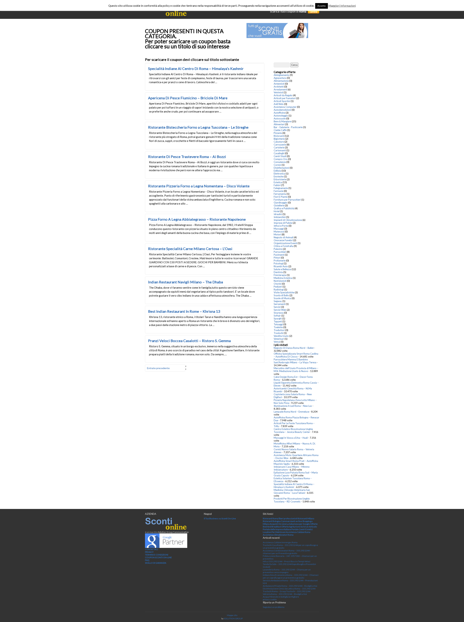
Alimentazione (281, 80)
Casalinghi (279, 153)
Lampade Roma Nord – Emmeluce (291, 411)
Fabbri (277, 185)
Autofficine (279, 112)
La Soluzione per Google (298, 524)
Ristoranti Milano (306, 518)
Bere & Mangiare (282, 121)
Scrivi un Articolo (309, 526)
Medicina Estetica (283, 277)
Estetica (278, 182)
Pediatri (278, 286)
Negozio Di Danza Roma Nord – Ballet (294, 347)
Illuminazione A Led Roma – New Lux (293, 405)
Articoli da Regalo (283, 95)
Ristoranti (279, 135)
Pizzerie (278, 133)
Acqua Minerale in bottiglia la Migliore (281, 596)
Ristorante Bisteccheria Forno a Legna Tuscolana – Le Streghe (198, 127)
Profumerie (279, 260)
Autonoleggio (281, 115)
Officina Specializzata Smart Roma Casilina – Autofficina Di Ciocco (296, 355)
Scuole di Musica (282, 298)
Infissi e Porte (281, 225)
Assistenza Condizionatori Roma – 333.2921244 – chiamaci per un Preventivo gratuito (287, 552)
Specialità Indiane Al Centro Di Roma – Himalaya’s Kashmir (196, 68)
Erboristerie (280, 179)
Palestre (278, 248)
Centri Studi (280, 156)
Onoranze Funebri (283, 240)
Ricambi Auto (281, 266)
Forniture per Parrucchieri (287, 199)
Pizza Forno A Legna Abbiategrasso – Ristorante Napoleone (197, 219)
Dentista (278, 272)
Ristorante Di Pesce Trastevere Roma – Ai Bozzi (187, 156)
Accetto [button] (321, 5)
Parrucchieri (280, 251)
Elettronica (279, 173)
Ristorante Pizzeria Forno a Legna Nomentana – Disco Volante (199, 186)
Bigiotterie (279, 138)
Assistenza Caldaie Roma (298, 532)
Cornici (277, 164)
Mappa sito (232, 615)
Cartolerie (279, 147)
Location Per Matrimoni (274, 532)
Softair (277, 315)
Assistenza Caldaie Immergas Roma (280, 542)
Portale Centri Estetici (302, 529)
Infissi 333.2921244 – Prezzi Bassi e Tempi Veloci (286, 561)
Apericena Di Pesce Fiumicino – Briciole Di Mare (187, 98)
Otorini (277, 283)
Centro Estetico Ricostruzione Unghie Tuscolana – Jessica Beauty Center (293, 430)
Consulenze (280, 162)
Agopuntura (280, 77)
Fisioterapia (280, 275)
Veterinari (279, 338)
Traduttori (279, 330)
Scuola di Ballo (281, 295)
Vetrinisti (278, 92)
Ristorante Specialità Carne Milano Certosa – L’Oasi (190, 248)
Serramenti (279, 304)
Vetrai (277, 341)
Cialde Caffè (280, 130)
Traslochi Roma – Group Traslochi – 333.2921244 (286, 591)
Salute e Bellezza (282, 269)
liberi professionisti (288, 518)
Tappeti (278, 321)
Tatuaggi (278, 324)
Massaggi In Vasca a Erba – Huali (291, 437)
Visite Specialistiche (284, 292)
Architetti (279, 86)
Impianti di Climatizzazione (288, 220)
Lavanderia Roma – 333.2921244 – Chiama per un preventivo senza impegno (287, 571)
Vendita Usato (281, 335)
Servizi (277, 306)
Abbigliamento (281, 75)
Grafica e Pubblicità (284, 208)
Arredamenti (280, 89)
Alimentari (279, 124)
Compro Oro (280, 159)
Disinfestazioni (281, 167)
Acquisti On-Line (278, 524)
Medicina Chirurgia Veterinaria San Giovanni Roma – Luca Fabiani (292, 491)
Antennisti (279, 83)
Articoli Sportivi (282, 101)
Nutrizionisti (280, 280)
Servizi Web (280, 309)
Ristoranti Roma (270, 518)
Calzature (279, 141)
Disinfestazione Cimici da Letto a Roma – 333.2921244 (289, 588)
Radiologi (279, 289)
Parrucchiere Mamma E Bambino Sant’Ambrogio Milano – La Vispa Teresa (295, 361)
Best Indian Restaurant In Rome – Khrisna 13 (184, 311)
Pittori (277, 257)
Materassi (279, 231)
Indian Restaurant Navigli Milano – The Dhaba (185, 282)
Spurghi (278, 318)
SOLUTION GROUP (233, 618)
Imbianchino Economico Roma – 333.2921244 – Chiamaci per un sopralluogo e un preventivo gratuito (290, 576)
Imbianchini (280, 217)
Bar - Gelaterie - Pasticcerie (288, 127)
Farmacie (278, 191)
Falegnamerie (281, 188)
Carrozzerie (280, 144)
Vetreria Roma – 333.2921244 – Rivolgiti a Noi (285, 594)
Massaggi (279, 228)
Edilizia (277, 170)
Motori (277, 234)
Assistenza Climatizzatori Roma (278, 534)
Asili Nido (279, 104)
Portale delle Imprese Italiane (277, 529)
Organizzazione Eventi (285, 243)
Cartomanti (280, 150)
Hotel (276, 211)
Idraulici (278, 214)
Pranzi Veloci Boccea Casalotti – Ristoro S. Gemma (189, 340)
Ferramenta (280, 193)
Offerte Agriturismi (290, 526)
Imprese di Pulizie (283, 222)
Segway (278, 301)
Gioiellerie (279, 205)
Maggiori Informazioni (342, 5)
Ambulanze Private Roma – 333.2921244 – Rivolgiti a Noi (290, 585)
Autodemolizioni (282, 109)
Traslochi (278, 333)
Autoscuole (280, 118)
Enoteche (278, 176)
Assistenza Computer (285, 106)
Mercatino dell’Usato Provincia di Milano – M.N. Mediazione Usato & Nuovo (296, 370)
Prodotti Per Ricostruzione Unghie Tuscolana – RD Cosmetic (292, 500)
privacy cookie (270, 599)
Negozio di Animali (283, 237)
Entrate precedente (158, 368)
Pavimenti (279, 254)
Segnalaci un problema (273, 607)
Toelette (278, 327)
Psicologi (278, 263)
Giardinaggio (280, 202)
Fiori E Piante (280, 196)
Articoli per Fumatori (285, 98)
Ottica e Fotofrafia (283, 246)
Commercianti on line (291, 521)
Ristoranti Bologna (272, 521)
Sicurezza (278, 312)
